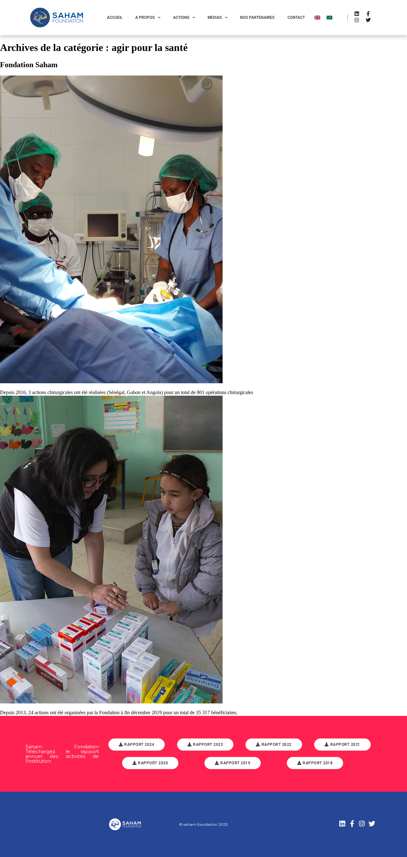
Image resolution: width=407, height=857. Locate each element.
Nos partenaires (257, 17)
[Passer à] (317, 17)
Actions (181, 17)
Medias (215, 17)
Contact (296, 17)
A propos (145, 17)
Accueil (114, 17)
